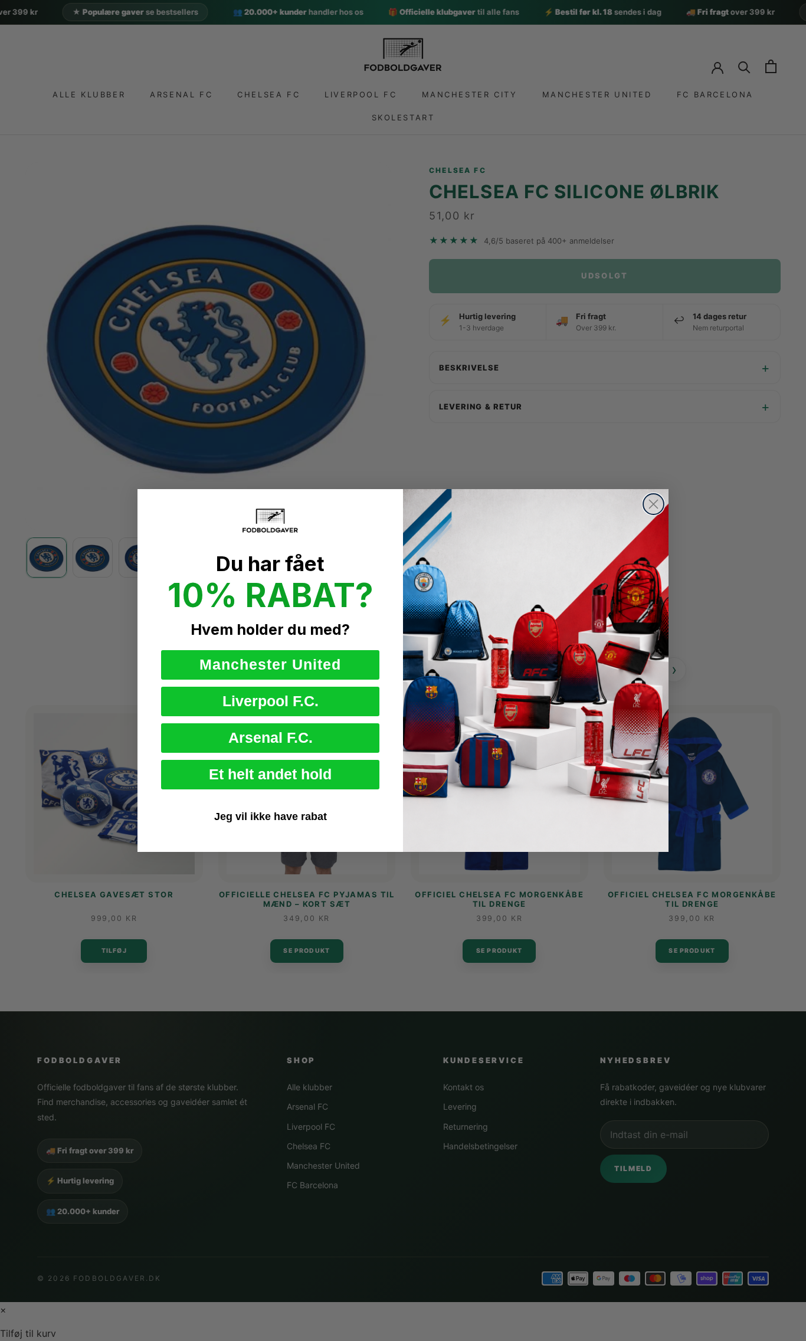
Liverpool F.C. (270, 701)
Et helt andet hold (270, 774)
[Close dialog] (653, 504)
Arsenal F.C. (270, 737)
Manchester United (270, 664)
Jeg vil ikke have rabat (270, 816)
